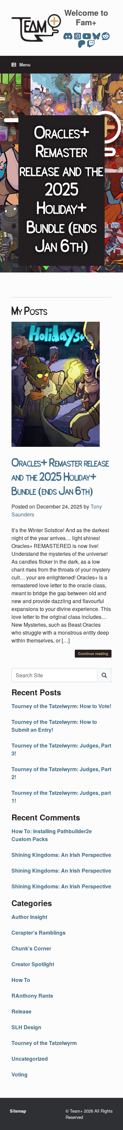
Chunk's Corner (31, 948)
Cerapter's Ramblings (38, 932)
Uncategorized (29, 1058)
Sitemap (18, 1111)
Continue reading (93, 653)
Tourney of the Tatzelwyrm (44, 1043)
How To (20, 980)
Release (21, 1011)
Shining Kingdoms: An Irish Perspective (61, 854)
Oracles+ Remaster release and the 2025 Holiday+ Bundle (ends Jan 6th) (60, 475)
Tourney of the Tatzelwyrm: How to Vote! (61, 706)
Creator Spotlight (32, 964)
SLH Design (26, 1027)
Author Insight (29, 917)
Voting (19, 1074)
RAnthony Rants (32, 995)
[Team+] (36, 28)
